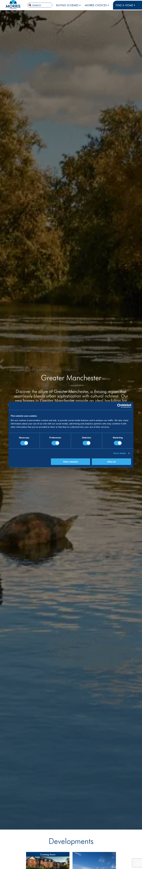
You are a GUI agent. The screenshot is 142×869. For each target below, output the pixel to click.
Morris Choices (96, 5)
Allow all (111, 461)
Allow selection (70, 461)
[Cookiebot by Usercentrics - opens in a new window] (119, 406)
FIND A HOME (124, 5)
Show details (119, 453)
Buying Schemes (67, 5)
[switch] (55, 443)
